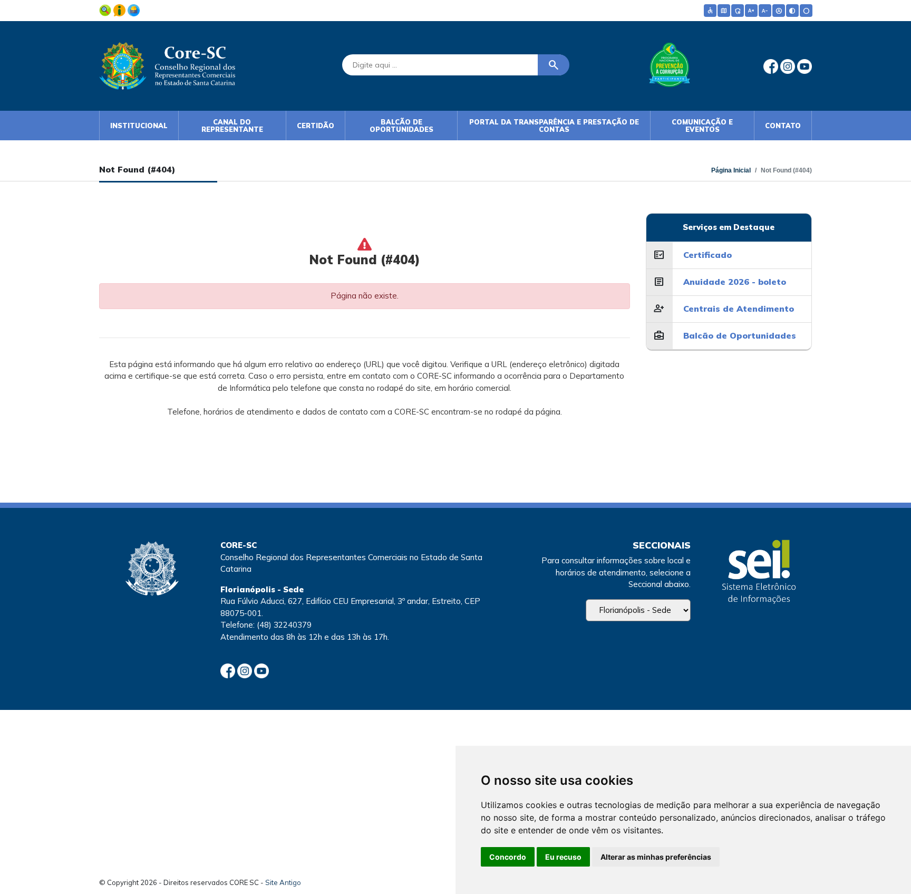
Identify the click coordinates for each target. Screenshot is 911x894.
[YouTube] (804, 66)
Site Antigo (283, 882)
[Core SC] (167, 63)
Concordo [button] (507, 856)
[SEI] (759, 573)
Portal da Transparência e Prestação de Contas (554, 125)
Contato (783, 125)
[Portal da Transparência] (106, 9)
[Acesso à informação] (120, 9)
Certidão (315, 125)
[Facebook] (771, 66)
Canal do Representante (232, 125)
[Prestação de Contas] (134, 9)
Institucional (139, 125)
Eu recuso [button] (563, 856)
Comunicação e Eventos (702, 125)
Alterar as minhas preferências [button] (655, 856)
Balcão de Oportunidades (401, 125)
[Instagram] (788, 66)
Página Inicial (731, 170)
